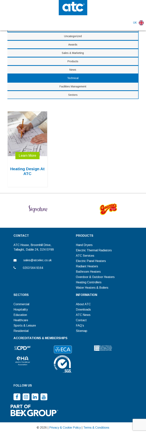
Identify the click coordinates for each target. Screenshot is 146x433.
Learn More (27, 155)
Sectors (73, 94)
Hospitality (20, 309)
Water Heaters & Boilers (92, 287)
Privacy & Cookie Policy (65, 427)
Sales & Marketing (73, 52)
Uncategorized (73, 36)
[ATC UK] (73, 7)
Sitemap (81, 330)
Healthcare (20, 320)
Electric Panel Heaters (91, 261)
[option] (38, 209)
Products (72, 61)
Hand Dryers (84, 245)
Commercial (21, 304)
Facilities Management (73, 86)
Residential (21, 330)
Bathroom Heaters (88, 271)
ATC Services (85, 255)
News (72, 69)
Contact (81, 320)
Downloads (83, 309)
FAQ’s (80, 325)
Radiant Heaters (87, 266)
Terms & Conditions (96, 427)
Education (20, 314)
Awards (72, 44)
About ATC (83, 304)
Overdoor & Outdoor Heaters (95, 277)
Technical (73, 78)
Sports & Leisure (24, 325)
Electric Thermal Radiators (94, 250)
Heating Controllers (89, 282)
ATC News (83, 314)
